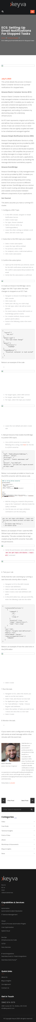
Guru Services (6, 947)
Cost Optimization (7, 927)
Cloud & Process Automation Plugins (13, 924)
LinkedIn (12, 783)
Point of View (5, 835)
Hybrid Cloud (5, 931)
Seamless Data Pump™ (9, 960)
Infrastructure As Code (9, 940)
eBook (3, 840)
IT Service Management (9, 915)
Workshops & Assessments (10, 844)
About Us (4, 977)
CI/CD (3, 944)
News (3, 853)
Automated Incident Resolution (11, 911)
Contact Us (5, 988)
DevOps (4, 937)
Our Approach (6, 984)
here (24, 445)
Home (3, 38)
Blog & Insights (6, 849)
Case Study (5, 826)
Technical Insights (12, 38)
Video (3, 821)
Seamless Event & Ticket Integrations (13, 956)
